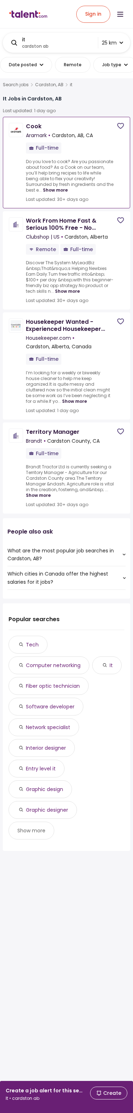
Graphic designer (47, 809)
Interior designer (46, 747)
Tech (32, 644)
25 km (109, 42)
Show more (55, 190)
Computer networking (53, 665)
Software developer (50, 706)
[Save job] (120, 126)
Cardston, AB (49, 85)
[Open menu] (120, 14)
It (111, 665)
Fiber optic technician (53, 686)
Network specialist (48, 727)
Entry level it (41, 768)
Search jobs (16, 85)
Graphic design (44, 789)
